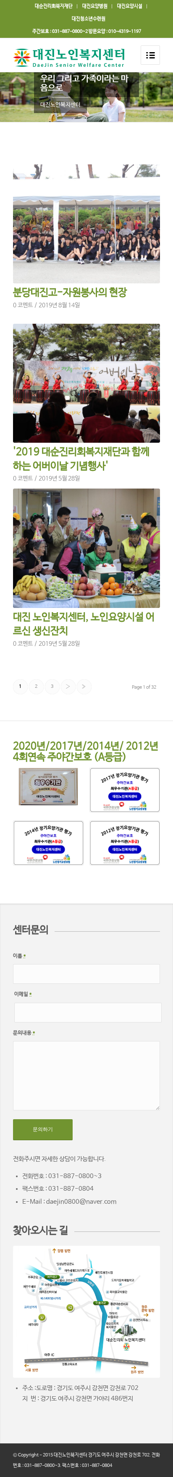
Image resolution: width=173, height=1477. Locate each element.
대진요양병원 (94, 6)
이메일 (22, 994)
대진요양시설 (129, 6)
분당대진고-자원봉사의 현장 (70, 293)
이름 (19, 956)
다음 (154, 97)
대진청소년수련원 (88, 18)
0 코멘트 (23, 305)
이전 (18, 97)
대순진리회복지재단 (54, 6)
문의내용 (24, 1033)
